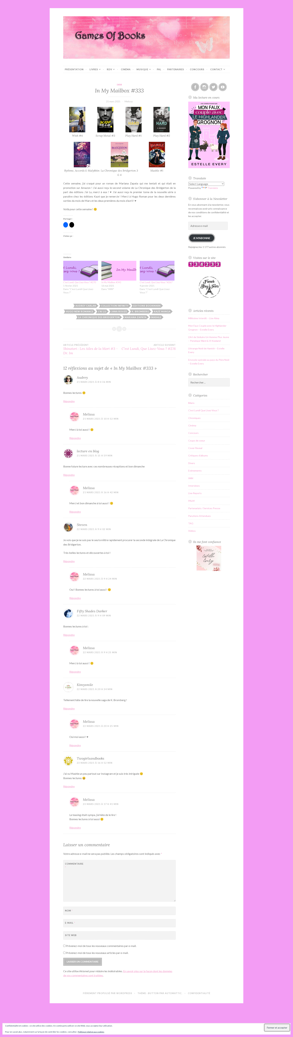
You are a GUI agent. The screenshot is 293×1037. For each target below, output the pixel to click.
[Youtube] (223, 87)
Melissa (129, 101)
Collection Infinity (115, 305)
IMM (119, 84)
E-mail (70, 922)
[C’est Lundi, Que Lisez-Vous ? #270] (80, 271)
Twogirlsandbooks (90, 758)
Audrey (82, 377)
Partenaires (175, 69)
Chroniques (194, 418)
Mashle (156, 317)
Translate (213, 187)
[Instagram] (204, 87)
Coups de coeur (196, 440)
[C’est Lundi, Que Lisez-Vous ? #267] (157, 271)
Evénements (195, 470)
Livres (94, 69)
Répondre (69, 401)
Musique (142, 69)
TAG (190, 523)
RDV (109, 69)
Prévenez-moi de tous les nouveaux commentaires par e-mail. (101, 945)
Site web (71, 935)
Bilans (191, 402)
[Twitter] (213, 87)
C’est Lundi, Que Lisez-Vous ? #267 (156, 282)
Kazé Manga (162, 311)
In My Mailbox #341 (111, 282)
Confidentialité (199, 993)
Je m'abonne (201, 238)
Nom (69, 910)
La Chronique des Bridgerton (99, 317)
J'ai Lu (102, 311)
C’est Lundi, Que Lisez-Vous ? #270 (79, 282)
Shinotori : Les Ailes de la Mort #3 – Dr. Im (90, 349)
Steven (82, 525)
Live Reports (195, 493)
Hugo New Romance (79, 311)
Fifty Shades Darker (92, 611)
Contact (216, 69)
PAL (159, 69)
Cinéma (126, 69)
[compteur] (204, 266)
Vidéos (192, 530)
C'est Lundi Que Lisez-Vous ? (203, 410)
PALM (191, 500)
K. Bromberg (140, 311)
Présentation (74, 69)
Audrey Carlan (85, 305)
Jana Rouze (119, 311)
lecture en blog (88, 451)
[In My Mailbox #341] (118, 271)
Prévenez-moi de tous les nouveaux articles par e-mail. (97, 952)
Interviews (194, 485)
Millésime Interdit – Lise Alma (203, 318)
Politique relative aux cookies (91, 1032)
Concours (197, 69)
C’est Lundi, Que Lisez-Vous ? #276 (148, 347)
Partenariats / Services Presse (204, 508)
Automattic (173, 993)
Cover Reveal (195, 448)
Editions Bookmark (147, 305)
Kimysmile (85, 685)
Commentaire (73, 865)
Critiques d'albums (198, 455)
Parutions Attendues (199, 515)
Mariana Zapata (135, 317)
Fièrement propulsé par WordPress (107, 993)
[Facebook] (195, 87)
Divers (191, 463)
